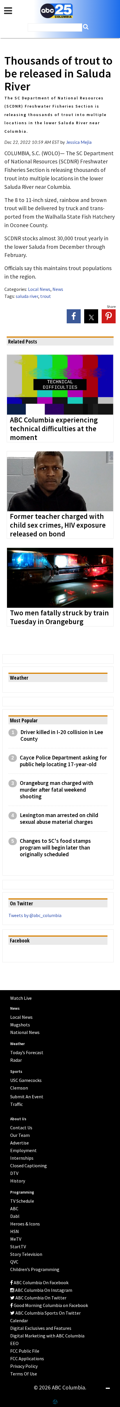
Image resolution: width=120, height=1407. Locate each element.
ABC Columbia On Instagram (43, 1290)
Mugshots (20, 1025)
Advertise (19, 1143)
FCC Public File (24, 1351)
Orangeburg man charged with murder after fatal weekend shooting (56, 790)
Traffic (16, 1104)
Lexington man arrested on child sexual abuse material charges (59, 818)
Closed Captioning (28, 1165)
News (57, 289)
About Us (18, 1118)
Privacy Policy (24, 1366)
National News (25, 1032)
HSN (14, 1231)
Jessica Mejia (78, 142)
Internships (21, 1158)
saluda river (27, 296)
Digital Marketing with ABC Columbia (47, 1336)
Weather (17, 1043)
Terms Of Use (23, 1374)
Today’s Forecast (26, 1052)
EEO (14, 1343)
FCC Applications (27, 1358)
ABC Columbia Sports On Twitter (48, 1313)
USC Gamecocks (26, 1080)
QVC (14, 1262)
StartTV (18, 1246)
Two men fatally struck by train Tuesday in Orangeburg (59, 617)
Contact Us (21, 1127)
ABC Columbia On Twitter (40, 1298)
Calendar (19, 1320)
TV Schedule (22, 1201)
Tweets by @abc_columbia (34, 915)
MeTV (15, 1239)
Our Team (20, 1135)
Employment (23, 1150)
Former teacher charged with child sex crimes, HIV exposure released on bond (58, 525)
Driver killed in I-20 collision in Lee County (61, 735)
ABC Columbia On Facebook (40, 1282)
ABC (14, 1208)
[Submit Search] (86, 27)
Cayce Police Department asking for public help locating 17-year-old (63, 761)
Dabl (15, 1216)
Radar (16, 1060)
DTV (14, 1173)
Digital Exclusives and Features (40, 1328)
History (17, 1181)
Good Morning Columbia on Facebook (50, 1305)
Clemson (19, 1088)
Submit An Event (26, 1096)
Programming (22, 1192)
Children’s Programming (34, 1269)
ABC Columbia (56, 11)
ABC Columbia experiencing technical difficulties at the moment (54, 429)
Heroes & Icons (25, 1224)
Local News (39, 289)
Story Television (26, 1254)
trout (45, 296)
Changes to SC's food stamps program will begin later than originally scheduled (55, 848)
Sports (16, 1071)
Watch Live (21, 998)
